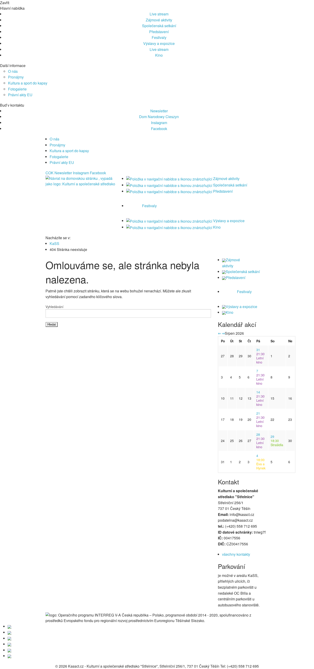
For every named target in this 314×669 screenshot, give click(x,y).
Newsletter (159, 110)
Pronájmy (16, 77)
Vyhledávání (54, 306)
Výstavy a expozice (159, 43)
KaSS (54, 243)
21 (258, 413)
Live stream (159, 14)
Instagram (159, 122)
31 (258, 349)
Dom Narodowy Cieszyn (159, 116)
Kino (159, 55)
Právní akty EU (20, 94)
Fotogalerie (17, 89)
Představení (159, 31)
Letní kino (260, 358)
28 (258, 434)
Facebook (159, 128)
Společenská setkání (159, 25)
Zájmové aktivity (159, 20)
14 (258, 392)
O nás (13, 71)
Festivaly (159, 37)
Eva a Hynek (260, 463)
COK (50, 172)
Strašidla (277, 442)
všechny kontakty (236, 554)
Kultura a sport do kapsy (27, 83)
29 (272, 436)
